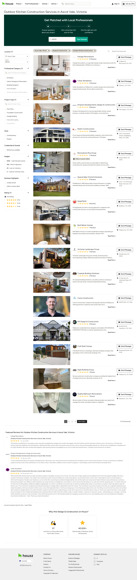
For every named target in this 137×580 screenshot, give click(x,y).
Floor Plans (10, 109)
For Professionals (73, 564)
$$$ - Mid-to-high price (14, 164)
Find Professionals (31, 4)
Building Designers (13, 85)
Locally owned (11, 183)
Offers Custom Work (13, 186)
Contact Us (47, 567)
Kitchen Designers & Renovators (17, 92)
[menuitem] (19, 3)
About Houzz (47, 558)
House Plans (11, 123)
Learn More (28, 505)
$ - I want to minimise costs (15, 172)
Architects (10, 78)
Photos (18, 4)
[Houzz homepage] (8, 3)
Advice (53, 4)
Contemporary (11, 135)
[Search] (63, 4)
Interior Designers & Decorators (17, 81)
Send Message (126, 57)
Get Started (82, 39)
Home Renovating (12, 120)
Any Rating (10, 197)
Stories (44, 4)
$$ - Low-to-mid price (14, 168)
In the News (47, 561)
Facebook (100, 561)
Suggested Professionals (76, 570)
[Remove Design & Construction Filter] (69, 51)
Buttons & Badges (74, 558)
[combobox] (76, 4)
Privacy (51, 570)
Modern (9, 139)
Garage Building (12, 116)
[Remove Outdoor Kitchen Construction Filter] (95, 51)
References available (13, 150)
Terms (45, 570)
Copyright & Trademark (50, 573)
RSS (98, 564)
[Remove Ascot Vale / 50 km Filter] (49, 51)
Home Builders (11, 89)
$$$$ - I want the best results (16, 161)
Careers (45, 564)
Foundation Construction (15, 113)
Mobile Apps (72, 561)
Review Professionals (75, 567)
